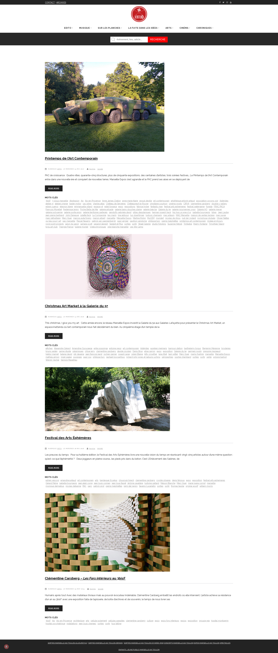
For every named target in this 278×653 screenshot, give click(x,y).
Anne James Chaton (111, 201)
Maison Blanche (168, 483)
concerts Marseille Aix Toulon (178, 643)
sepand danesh (101, 224)
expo (120, 206)
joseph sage (124, 354)
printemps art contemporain (193, 221)
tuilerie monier (81, 227)
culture (150, 621)
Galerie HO (202, 209)
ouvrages (77, 357)
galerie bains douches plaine (128, 209)
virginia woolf (192, 486)
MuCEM (150, 218)
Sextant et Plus (116, 224)
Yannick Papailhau (69, 360)
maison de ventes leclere (202, 215)
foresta (209, 206)
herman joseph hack (161, 212)
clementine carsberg (200, 204)
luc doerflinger (137, 215)
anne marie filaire (130, 201)
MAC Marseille (182, 215)
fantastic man (157, 206)
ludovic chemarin (154, 215)
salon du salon (72, 224)
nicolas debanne (73, 486)
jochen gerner (110, 354)
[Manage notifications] (6, 646)
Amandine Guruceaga (82, 348)
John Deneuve (72, 215)
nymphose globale (206, 218)
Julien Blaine (137, 354)
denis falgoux (178, 480)
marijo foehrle (197, 354)
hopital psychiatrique (55, 623)
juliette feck (85, 215)
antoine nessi (115, 348)
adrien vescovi (52, 480)
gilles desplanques (142, 212)
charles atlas (99, 204)
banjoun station (175, 348)
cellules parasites (116, 621)
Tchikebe (188, 224)
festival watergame (196, 206)
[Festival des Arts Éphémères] (107, 399)
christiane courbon (158, 204)
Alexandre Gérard (62, 348)
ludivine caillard (152, 483)
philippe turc (154, 221)
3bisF (48, 201)
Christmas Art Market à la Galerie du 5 (76, 306)
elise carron (149, 351)
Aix (82, 201)
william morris (206, 486)
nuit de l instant (189, 218)
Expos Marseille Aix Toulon (207, 643)
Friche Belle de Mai (89, 209)
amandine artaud (68, 480)
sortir (134, 224)
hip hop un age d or (181, 212)
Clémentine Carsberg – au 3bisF (85, 578)
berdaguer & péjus (108, 480)
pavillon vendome (138, 221)
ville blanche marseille (117, 227)
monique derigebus (55, 486)
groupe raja (204, 621)
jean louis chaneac (87, 623)
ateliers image (61, 204)
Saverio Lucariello (147, 486)
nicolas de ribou (172, 218)
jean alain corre (85, 483)
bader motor (75, 204)
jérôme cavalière (135, 483)
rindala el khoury (215, 221)
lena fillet (163, 354)
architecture (78, 621)
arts (96, 480)
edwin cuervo (52, 206)
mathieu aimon (52, 357)
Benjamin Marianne (211, 348)
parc (90, 486)
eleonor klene (66, 206)
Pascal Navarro (83, 221)
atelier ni (49, 204)
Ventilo (92, 169)
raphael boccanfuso (115, 357)
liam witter (173, 354)
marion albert (99, 218)
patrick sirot (98, 486)
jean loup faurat (119, 483)
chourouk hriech (126, 480)
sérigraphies (167, 357)
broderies (226, 348)
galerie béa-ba (150, 209)
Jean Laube (223, 212)
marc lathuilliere (53, 218)
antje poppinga (101, 348)
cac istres (87, 204)
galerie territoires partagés (95, 212)
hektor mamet (52, 354)
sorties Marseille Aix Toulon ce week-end (143, 643)
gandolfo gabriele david (120, 212)
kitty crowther (150, 354)
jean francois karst (94, 354)
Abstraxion (74, 201)
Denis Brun (138, 351)
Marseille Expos (124, 218)
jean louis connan (102, 483)
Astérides (224, 201)
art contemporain (161, 201)
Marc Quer (67, 218)
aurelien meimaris (158, 348)
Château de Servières (116, 204)
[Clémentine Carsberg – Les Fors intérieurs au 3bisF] (107, 533)
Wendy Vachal (52, 360)
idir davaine (79, 354)
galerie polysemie (54, 212)
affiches (49, 348)
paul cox (87, 357)
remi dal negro (131, 486)
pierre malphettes (170, 221)
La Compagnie (99, 215)
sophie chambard (183, 357)
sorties (127, 224)
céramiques (77, 351)
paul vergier (122, 221)
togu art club (52, 227)
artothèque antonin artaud (183, 201)
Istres (214, 212)
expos (183, 621)
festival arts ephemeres (175, 206)
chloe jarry (90, 351)
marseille (111, 218)
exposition (168, 351)
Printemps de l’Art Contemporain (71, 158)
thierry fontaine (200, 224)
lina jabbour (123, 215)
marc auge (221, 215)
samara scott (86, 224)
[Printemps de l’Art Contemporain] (104, 107)
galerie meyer (215, 209)
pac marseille (69, 221)
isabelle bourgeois (201, 212)
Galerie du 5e (164, 209)
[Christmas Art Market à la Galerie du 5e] (109, 267)
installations (72, 623)
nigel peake (66, 357)
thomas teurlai (177, 486)
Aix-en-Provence (93, 201)
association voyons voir (207, 201)
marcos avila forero (82, 218)
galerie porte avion (73, 212)
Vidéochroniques (98, 227)
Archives (61, 2)
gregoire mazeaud (211, 351)
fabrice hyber (143, 206)
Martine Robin (139, 218)
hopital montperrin (219, 621)
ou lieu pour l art (53, 221)
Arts (59, 169)
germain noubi (195, 351)
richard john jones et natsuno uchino (143, 357)
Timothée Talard (216, 224)
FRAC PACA (219, 206)
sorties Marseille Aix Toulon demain (105, 643)
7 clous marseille (60, 201)
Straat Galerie (144, 224)
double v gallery (219, 204)
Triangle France (66, 227)
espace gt (98, 206)
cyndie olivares (163, 480)
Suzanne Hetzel (175, 224)
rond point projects (55, 224)
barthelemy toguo (192, 348)
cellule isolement (99, 621)
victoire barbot (220, 357)
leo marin (112, 215)
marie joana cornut (196, 483)
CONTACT (50, 2)
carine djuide (65, 351)
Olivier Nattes (223, 218)
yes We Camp (136, 227)
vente (209, 357)
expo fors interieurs (170, 621)
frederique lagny (71, 209)
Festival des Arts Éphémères (68, 438)
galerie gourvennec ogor (184, 209)
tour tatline (116, 623)
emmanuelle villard (83, 206)
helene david (66, 354)
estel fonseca (110, 206)
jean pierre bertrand (55, 215)
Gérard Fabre (52, 483)
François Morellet (54, 209)
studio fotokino (159, 224)
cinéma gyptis (175, 204)
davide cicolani (124, 351)
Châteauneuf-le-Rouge (137, 204)
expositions (130, 206)
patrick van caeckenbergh (104, 221)
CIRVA (186, 204)
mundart (160, 218)
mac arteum (168, 215)
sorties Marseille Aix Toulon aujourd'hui (67, 643)
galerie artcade (106, 209)
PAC (84, 486)
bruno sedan (51, 351)
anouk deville (145, 201)
